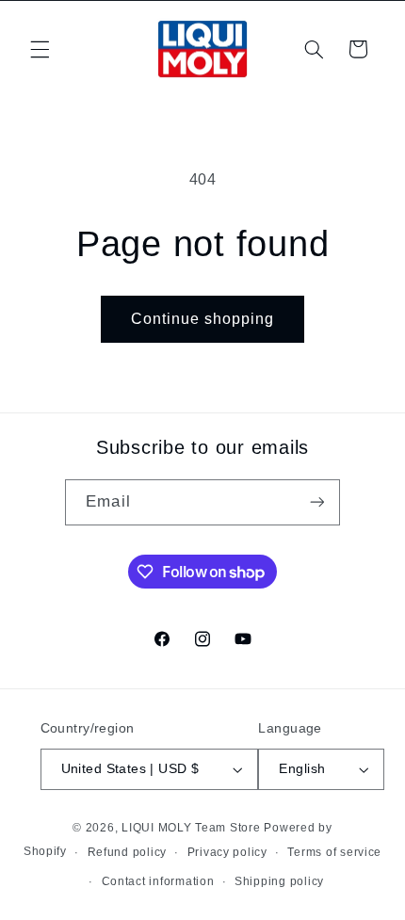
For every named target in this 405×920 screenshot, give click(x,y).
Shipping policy (279, 881)
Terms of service (334, 852)
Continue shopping (203, 319)
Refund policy (128, 852)
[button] (39, 49)
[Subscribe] (316, 502)
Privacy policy (227, 852)
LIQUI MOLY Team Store (191, 827)
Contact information (158, 881)
